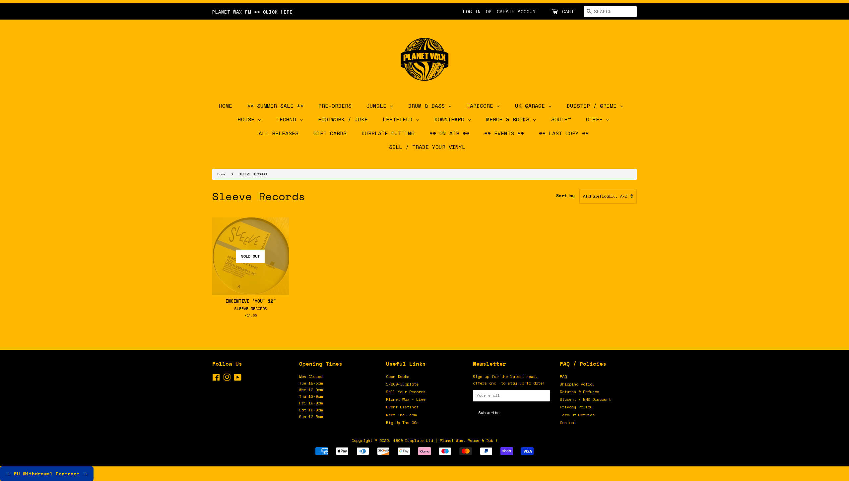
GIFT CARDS (330, 133)
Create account (518, 11)
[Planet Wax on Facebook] (216, 379)
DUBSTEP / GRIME (593, 106)
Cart (568, 11)
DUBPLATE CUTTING (388, 133)
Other (596, 119)
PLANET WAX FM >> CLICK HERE (252, 11)
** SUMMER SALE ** (275, 106)
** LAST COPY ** (564, 133)
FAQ (563, 376)
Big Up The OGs (402, 422)
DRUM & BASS (428, 106)
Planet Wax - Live (405, 399)
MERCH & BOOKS (509, 119)
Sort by (565, 196)
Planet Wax (451, 440)
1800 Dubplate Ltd (413, 440)
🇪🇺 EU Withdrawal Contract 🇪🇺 (46, 473)
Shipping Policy (577, 384)
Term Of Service (577, 415)
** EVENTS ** (504, 133)
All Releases (278, 133)
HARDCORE (481, 106)
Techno (287, 119)
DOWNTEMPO (451, 119)
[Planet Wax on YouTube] (237, 379)
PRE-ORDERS (335, 106)
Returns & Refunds (579, 391)
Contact (568, 422)
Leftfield (399, 119)
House (248, 119)
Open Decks (397, 376)
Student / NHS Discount (585, 399)
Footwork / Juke (343, 119)
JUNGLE (378, 106)
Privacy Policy (576, 407)
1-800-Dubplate (402, 384)
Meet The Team (401, 415)
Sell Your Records (405, 391)
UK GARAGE (531, 106)
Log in (472, 11)
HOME (225, 106)
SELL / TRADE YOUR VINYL (427, 147)
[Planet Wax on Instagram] (226, 379)
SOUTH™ (561, 119)
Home (221, 174)
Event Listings (402, 407)
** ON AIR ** (449, 133)
